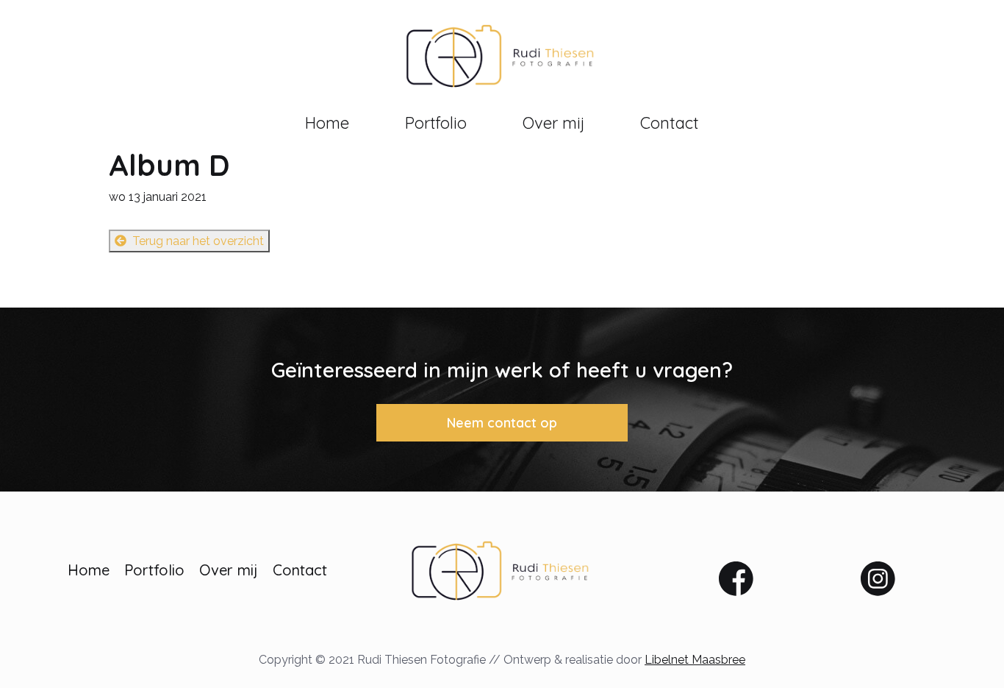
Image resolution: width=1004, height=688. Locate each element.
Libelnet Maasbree (695, 660)
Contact (669, 123)
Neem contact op (502, 422)
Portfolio (436, 123)
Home (327, 123)
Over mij (553, 123)
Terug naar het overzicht (198, 241)
